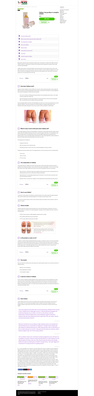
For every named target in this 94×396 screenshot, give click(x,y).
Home (19, 6)
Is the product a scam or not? (26, 50)
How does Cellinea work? (26, 36)
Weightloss (62, 22)
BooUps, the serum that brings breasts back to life (32, 381)
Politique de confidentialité (42, 391)
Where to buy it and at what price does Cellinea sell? (31, 39)
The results (23, 53)
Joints (61, 18)
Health (61, 16)
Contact (39, 392)
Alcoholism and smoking (64, 9)
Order (47, 18)
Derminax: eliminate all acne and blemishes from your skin (53, 382)
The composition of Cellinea (26, 41)
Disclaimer (39, 393)
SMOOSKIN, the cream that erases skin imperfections (22, 382)
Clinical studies (24, 47)
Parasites (61, 19)
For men (61, 14)
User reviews (23, 59)
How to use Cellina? (25, 44)
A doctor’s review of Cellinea (26, 56)
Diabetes (61, 12)
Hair (60, 15)
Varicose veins (62, 21)
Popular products (63, 20)
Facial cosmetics (62, 13)
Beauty (21, 6)
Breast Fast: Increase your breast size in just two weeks (43, 382)
